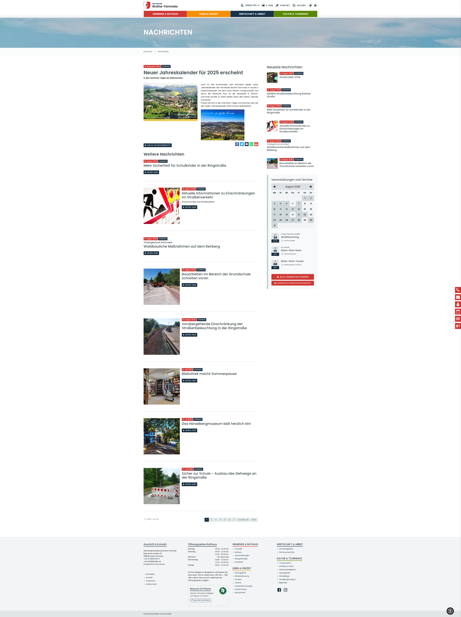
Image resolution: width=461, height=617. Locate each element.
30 (311, 220)
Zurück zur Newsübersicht (159, 145)
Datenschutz (151, 584)
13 (293, 209)
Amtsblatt (239, 562)
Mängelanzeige (241, 558)
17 (275, 214)
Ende (254, 519)
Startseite (148, 52)
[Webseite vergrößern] (315, 5)
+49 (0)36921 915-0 (152, 559)
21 (299, 214)
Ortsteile (238, 549)
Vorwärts (242, 519)
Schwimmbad (240, 589)
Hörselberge (284, 576)
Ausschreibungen (242, 555)
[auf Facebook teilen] (237, 144)
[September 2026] (311, 186)
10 (274, 209)
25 (280, 220)
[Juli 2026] (275, 186)
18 (281, 214)
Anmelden (150, 574)
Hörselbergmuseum (287, 579)
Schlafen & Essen (286, 566)
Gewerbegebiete (286, 549)
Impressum (150, 581)
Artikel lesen (152, 172)
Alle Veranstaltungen (294, 277)
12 (287, 209)
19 (287, 214)
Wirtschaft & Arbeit (252, 14)
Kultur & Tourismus (295, 14)
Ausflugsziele (284, 573)
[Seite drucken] (256, 144)
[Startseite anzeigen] (147, 5)
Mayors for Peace (202, 600)
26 (286, 220)
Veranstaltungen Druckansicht (294, 283)
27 (292, 220)
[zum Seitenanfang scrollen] (458, 612)
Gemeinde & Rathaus (165, 14)
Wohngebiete (240, 573)
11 (280, 209)
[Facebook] (279, 589)
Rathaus (238, 552)
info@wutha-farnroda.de (154, 564)
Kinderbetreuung (242, 576)
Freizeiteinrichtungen (243, 586)
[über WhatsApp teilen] (251, 144)
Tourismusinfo (285, 563)
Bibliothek (283, 582)
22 (305, 214)
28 (299, 220)
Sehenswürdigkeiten (287, 569)
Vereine (238, 582)
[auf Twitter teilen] (242, 144)
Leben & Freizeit (208, 14)
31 (275, 225)
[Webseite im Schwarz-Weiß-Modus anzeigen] (310, 5)
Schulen (238, 579)
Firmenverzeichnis (286, 552)
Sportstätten (240, 592)
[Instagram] (285, 589)
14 (299, 209)
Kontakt (149, 577)
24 (274, 220)
